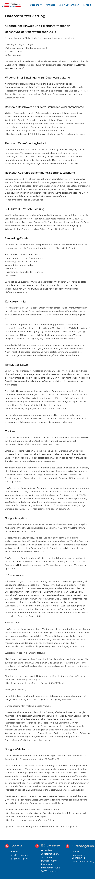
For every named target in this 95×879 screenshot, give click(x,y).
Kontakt (76, 851)
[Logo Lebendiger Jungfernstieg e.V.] (11, 4)
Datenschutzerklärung (83, 861)
